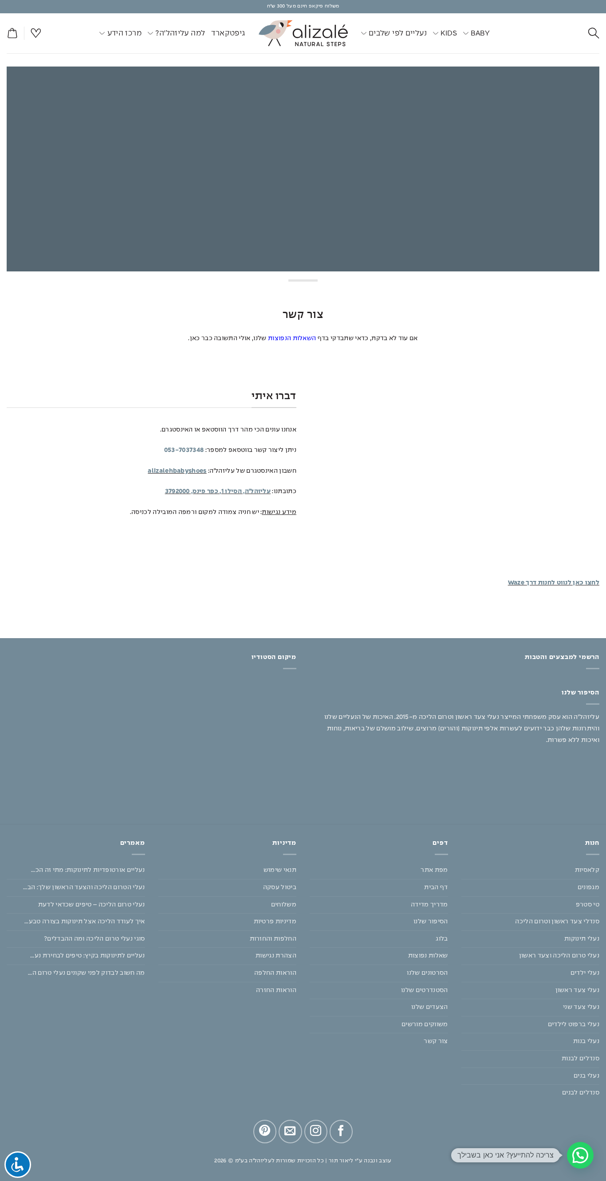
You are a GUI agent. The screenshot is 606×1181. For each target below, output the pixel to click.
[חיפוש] (593, 33)
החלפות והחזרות (273, 939)
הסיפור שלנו (430, 921)
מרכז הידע (124, 33)
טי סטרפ (587, 905)
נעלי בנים (586, 1076)
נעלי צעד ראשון (577, 990)
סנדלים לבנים (580, 1093)
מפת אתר (434, 870)
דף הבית (436, 887)
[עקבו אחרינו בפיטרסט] (264, 1131)
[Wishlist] (36, 33)
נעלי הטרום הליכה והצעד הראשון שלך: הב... (84, 887)
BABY (480, 33)
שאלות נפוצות (428, 956)
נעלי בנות (586, 1041)
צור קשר (436, 1041)
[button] (12, 33)
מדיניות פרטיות (275, 921)
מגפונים (588, 887)
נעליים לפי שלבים (398, 33)
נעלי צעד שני (581, 1007)
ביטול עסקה (279, 887)
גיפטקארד (228, 33)
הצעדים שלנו (429, 1007)
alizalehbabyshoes (177, 471)
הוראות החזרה (276, 990)
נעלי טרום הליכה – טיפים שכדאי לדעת (91, 905)
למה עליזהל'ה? (180, 33)
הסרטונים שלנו (427, 973)
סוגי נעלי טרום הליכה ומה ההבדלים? (94, 939)
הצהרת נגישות (276, 956)
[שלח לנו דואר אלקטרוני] (290, 1131)
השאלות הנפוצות (292, 338)
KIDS (449, 33)
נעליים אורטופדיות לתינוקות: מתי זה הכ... (88, 870)
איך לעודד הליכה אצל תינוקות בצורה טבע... (84, 921)
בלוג (442, 939)
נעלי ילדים (585, 973)
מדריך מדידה (429, 905)
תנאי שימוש (280, 870)
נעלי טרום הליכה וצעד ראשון (559, 956)
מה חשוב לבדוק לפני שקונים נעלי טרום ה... (86, 973)
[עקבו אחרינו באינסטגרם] (315, 1131)
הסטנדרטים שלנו (424, 990)
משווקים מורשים (424, 1024)
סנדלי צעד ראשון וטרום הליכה (557, 921)
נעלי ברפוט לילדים (573, 1024)
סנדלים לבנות (580, 1058)
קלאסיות (587, 870)
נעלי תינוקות (581, 939)
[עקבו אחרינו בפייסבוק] (341, 1131)
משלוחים (283, 905)
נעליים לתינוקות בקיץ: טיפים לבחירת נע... (87, 956)
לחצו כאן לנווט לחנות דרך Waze (553, 583)
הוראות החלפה (275, 973)
